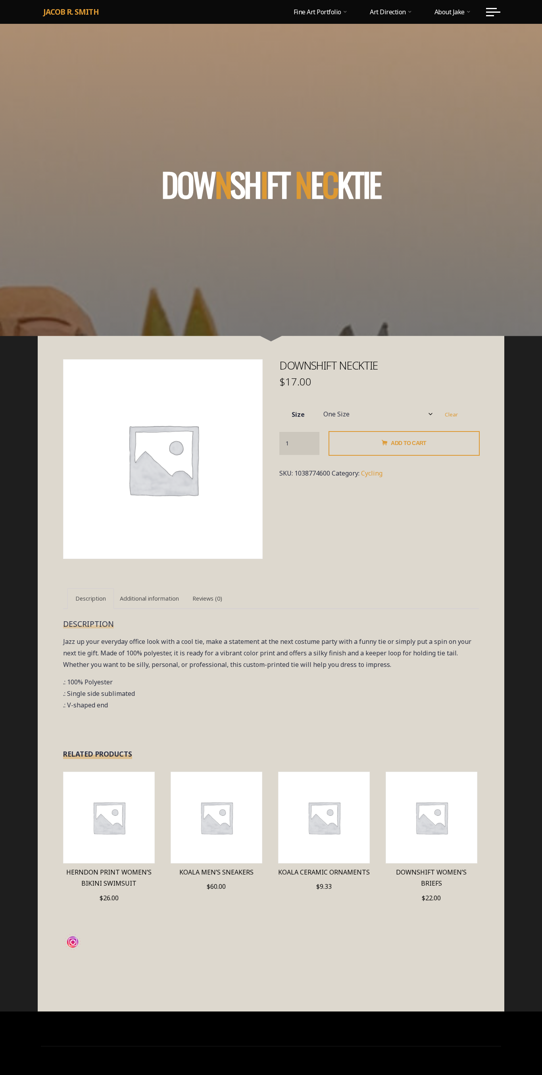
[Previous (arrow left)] (14, 537)
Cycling (371, 473)
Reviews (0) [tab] (207, 598)
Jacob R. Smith (71, 11)
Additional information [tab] (149, 598)
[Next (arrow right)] (528, 537)
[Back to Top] (511, 1044)
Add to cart (408, 443)
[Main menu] (493, 12)
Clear (451, 414)
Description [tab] (90, 598)
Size (298, 414)
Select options (109, 814)
